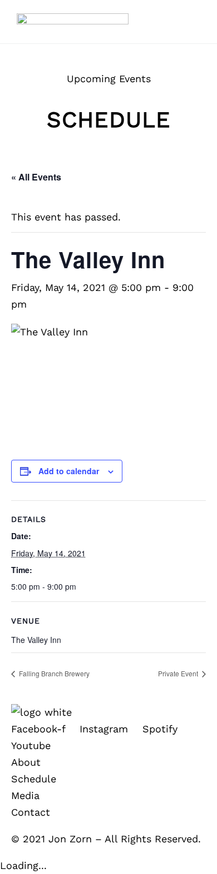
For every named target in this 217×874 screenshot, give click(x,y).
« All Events (36, 176)
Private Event (179, 673)
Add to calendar (68, 470)
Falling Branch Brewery (53, 673)
